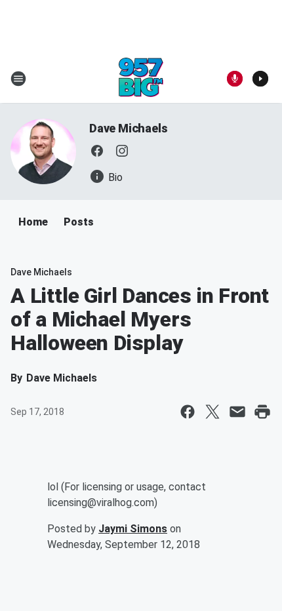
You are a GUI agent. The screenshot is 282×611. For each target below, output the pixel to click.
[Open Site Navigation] (18, 79)
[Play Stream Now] (260, 79)
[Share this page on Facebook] (187, 412)
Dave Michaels (128, 128)
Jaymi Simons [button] (132, 528)
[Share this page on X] (212, 412)
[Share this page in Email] (237, 412)
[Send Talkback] (235, 79)
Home (33, 222)
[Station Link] (141, 79)
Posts (79, 222)
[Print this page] (262, 412)
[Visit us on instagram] (122, 151)
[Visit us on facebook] (97, 151)
